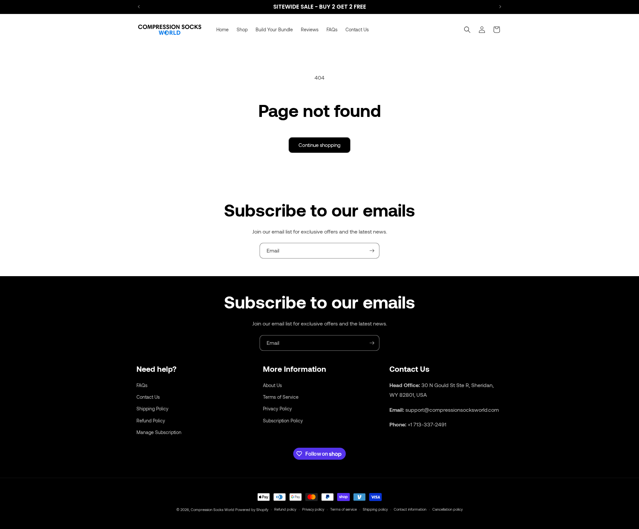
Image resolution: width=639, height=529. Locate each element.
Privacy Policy (277, 408)
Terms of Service (281, 397)
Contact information (410, 509)
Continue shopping (319, 145)
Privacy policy (313, 509)
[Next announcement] (500, 6)
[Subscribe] (371, 251)
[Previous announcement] (138, 6)
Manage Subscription (158, 432)
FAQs (141, 385)
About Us (272, 385)
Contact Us (148, 397)
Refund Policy (150, 420)
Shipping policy (375, 509)
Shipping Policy (152, 408)
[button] (467, 29)
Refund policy (285, 509)
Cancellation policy (447, 509)
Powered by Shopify (251, 509)
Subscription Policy (283, 420)
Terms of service (343, 509)
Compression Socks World (212, 509)
